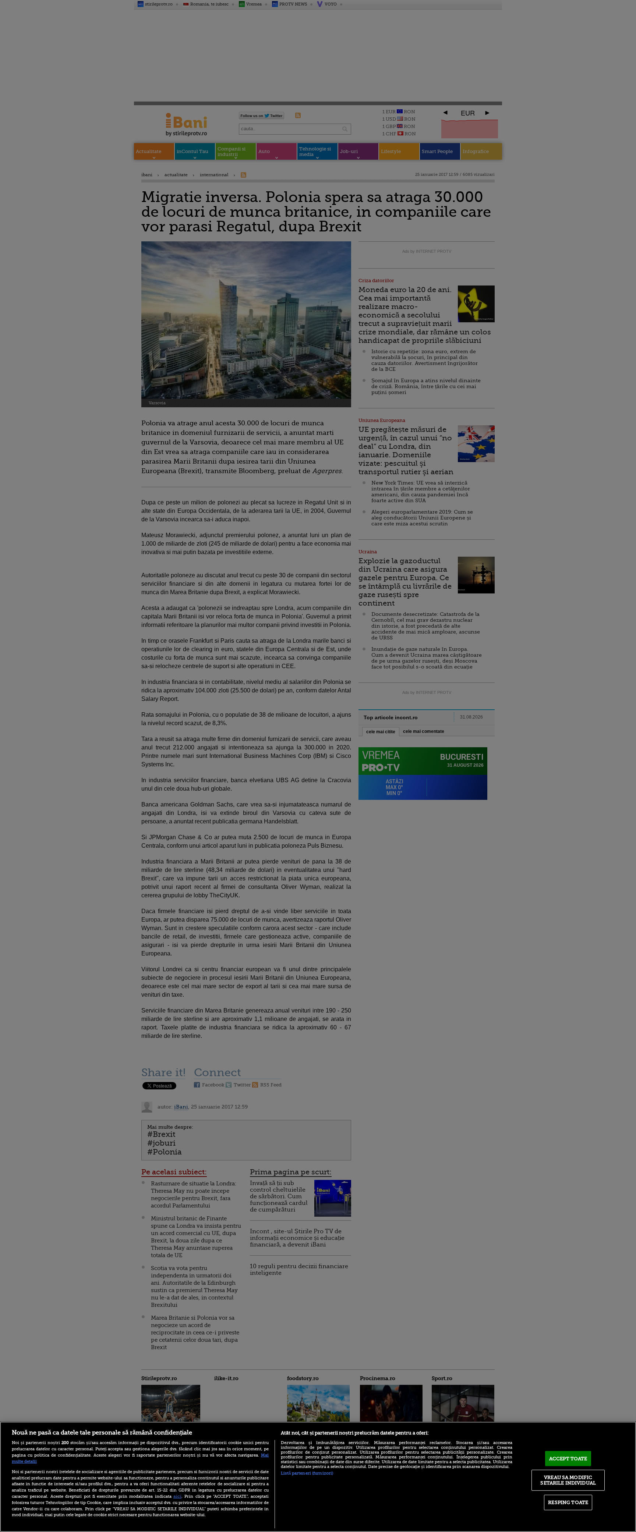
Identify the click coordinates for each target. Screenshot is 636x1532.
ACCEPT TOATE (568, 1458)
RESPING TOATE (568, 1502)
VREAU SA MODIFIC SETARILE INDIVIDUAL (568, 1480)
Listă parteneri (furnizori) (307, 1473)
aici (177, 1496)
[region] (318, 1477)
